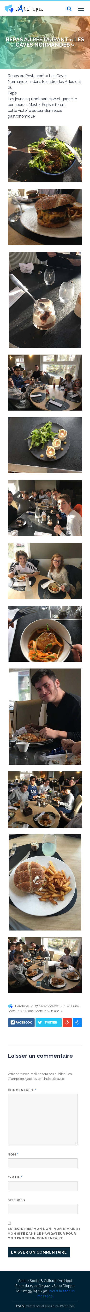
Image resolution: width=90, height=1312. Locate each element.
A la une (73, 1006)
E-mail (15, 1177)
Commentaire (22, 1090)
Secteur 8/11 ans (47, 1011)
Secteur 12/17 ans (20, 1011)
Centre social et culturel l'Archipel (50, 1306)
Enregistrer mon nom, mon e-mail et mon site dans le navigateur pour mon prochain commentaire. (44, 1233)
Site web (16, 1200)
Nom (13, 1154)
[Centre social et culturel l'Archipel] (24, 8)
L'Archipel (22, 1006)
